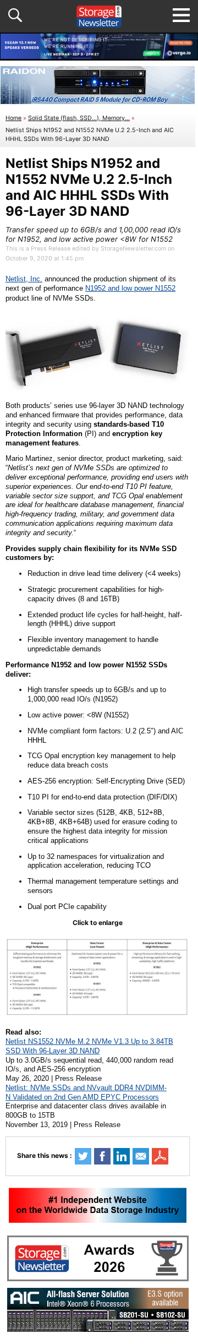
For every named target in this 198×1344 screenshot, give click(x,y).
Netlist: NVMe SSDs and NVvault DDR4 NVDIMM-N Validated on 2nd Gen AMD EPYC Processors (86, 1092)
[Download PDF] (160, 1156)
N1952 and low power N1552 (130, 288)
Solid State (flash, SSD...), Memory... (79, 118)
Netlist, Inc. (24, 279)
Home (13, 118)
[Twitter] (83, 1156)
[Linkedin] (121, 1156)
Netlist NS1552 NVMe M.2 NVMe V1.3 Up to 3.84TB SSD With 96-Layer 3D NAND (89, 1046)
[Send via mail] (141, 1156)
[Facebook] (102, 1156)
